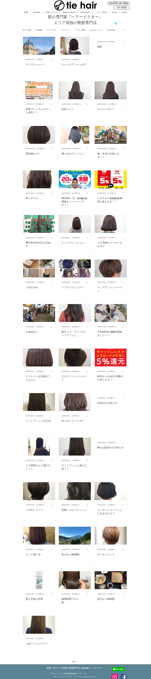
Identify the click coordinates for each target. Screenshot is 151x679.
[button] (124, 30)
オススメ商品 (80, 30)
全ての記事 (27, 30)
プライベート (66, 30)
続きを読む (111, 30)
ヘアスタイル (52, 30)
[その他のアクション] (52, 59)
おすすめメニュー (96, 30)
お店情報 (39, 30)
